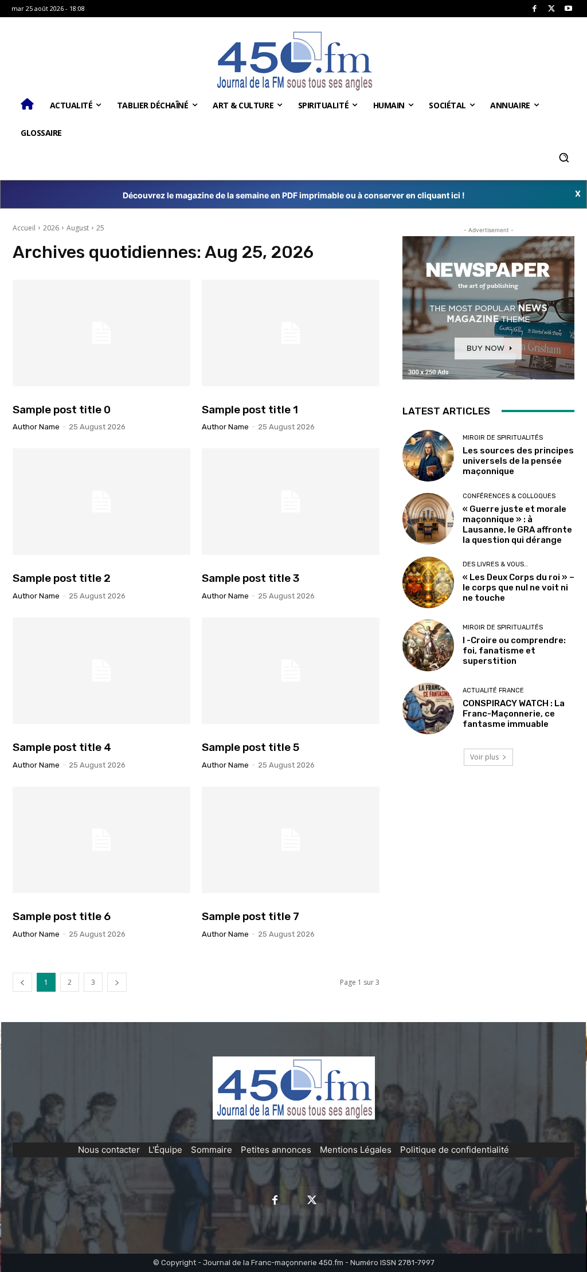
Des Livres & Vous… (495, 564)
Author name (36, 426)
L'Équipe (165, 1149)
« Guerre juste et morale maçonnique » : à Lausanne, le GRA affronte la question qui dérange (517, 524)
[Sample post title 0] (101, 333)
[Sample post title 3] (290, 501)
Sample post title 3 (250, 578)
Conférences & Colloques (509, 496)
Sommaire (211, 1149)
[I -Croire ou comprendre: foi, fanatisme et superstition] (428, 645)
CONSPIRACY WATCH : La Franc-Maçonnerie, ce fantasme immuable (514, 713)
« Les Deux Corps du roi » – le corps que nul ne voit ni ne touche (518, 587)
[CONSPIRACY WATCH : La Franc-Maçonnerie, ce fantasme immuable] (428, 708)
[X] (552, 9)
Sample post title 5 (250, 747)
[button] (563, 158)
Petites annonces (276, 1149)
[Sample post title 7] (290, 839)
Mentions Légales (356, 1149)
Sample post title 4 (62, 747)
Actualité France (493, 690)
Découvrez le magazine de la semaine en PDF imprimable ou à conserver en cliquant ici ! (294, 195)
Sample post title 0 (62, 409)
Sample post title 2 (62, 578)
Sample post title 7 (250, 916)
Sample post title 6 (62, 916)
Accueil (24, 228)
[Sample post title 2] (101, 501)
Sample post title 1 (250, 409)
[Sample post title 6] (101, 839)
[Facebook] (534, 9)
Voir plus (484, 757)
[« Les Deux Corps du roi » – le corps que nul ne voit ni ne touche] (428, 582)
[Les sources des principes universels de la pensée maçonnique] (428, 456)
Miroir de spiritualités (503, 438)
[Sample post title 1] (290, 333)
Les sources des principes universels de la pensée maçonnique (518, 460)
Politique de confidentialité (454, 1149)
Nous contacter (109, 1149)
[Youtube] (568, 9)
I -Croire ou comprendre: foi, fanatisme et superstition (514, 650)
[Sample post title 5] (290, 670)
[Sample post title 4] (101, 670)
